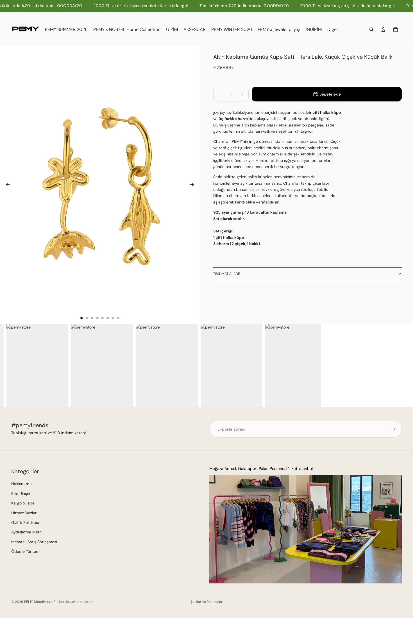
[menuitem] (332, 29)
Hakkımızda (21, 483)
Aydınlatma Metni (26, 532)
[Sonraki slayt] (193, 185)
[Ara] (371, 29)
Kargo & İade (23, 503)
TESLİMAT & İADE (226, 273)
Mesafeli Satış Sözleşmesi (34, 541)
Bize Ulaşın (20, 493)
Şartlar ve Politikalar (206, 601)
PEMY (28, 601)
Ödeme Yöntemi (25, 551)
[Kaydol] (393, 429)
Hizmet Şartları (24, 512)
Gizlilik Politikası (25, 522)
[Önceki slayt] (6, 185)
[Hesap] (383, 29)
